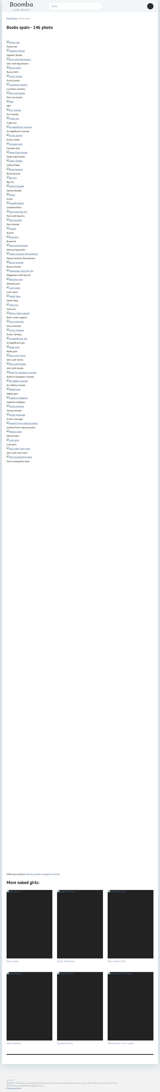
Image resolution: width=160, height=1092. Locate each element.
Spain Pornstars (66, 961)
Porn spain (12, 961)
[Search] (98, 6)
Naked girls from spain (121, 1043)
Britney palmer (33, 874)
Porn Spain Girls (117, 961)
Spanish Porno (65, 1043)
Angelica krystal (51, 874)
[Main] (25, 6)
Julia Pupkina (14, 1043)
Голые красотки (14, 1088)
